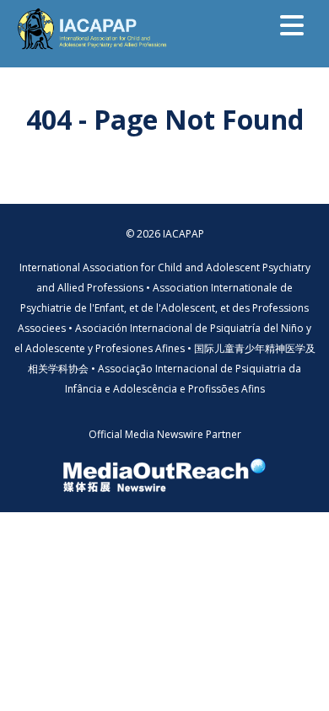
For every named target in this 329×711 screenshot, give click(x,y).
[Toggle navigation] (291, 25)
